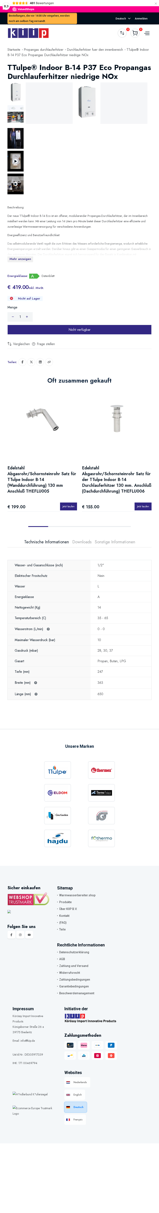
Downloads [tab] (82, 542)
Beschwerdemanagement (76, 993)
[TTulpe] (57, 770)
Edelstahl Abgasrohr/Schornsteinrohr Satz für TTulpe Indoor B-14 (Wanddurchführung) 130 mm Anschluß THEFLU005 (41, 479)
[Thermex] (101, 770)
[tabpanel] (79, 623)
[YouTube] (29, 935)
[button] (49, 362)
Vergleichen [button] (21, 344)
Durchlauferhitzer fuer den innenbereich (95, 49)
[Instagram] (20, 935)
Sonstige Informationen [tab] (115, 542)
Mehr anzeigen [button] (20, 259)
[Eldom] (57, 793)
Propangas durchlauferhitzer (43, 49)
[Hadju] (57, 838)
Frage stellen (45, 344)
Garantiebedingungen (74, 986)
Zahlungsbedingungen (74, 979)
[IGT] (101, 815)
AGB (62, 959)
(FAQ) (63, 922)
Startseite (13, 49)
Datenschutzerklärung (74, 952)
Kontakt (64, 915)
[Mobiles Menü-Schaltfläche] (146, 33)
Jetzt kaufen (69, 506)
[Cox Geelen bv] (57, 815)
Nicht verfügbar (79, 329)
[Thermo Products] (101, 793)
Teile (62, 929)
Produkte (65, 902)
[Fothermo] (101, 838)
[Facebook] (11, 935)
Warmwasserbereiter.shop (77, 895)
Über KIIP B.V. (68, 909)
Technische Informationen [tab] (46, 542)
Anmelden (141, 18)
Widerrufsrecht (69, 972)
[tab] (15, 92)
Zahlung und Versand (73, 966)
